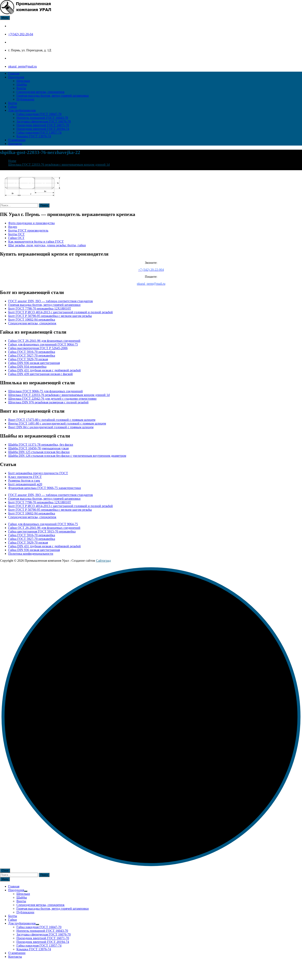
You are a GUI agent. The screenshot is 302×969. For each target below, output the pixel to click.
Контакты (15, 143)
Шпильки (23, 81)
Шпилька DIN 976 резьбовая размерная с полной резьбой (48, 402)
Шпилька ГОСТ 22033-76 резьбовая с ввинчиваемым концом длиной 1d (59, 395)
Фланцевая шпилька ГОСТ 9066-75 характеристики (44, 488)
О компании (16, 140)
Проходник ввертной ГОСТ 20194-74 (42, 129)
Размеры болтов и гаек (24, 480)
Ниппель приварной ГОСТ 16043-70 (42, 117)
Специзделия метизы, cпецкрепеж (40, 92)
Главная (13, 73)
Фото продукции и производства (31, 223)
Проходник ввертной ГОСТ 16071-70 (42, 125)
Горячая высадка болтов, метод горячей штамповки (52, 95)
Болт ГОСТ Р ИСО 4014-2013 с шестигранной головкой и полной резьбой (60, 312)
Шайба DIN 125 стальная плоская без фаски (39, 452)
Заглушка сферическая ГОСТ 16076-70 (43, 121)
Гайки (12, 106)
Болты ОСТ (16, 234)
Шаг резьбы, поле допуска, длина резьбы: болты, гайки (47, 245)
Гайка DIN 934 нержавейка (27, 366)
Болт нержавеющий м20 (25, 484)
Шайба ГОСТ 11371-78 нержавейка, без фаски (40, 444)
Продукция (16, 77)
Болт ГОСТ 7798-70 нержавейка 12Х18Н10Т (39, 308)
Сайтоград (103, 560)
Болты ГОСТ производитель (28, 230)
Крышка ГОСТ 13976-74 (33, 136)
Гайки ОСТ (16, 238)
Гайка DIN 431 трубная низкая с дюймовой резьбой (44, 370)
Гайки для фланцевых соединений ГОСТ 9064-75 (43, 344)
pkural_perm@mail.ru (22, 66)
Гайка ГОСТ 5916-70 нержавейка (31, 352)
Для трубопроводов (22, 110)
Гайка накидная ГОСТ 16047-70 (38, 114)
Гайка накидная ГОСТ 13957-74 (38, 132)
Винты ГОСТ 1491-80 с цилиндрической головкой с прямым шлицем (57, 423)
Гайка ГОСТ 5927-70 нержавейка (31, 355)
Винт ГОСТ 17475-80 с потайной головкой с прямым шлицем (51, 419)
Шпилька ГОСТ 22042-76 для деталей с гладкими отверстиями (52, 398)
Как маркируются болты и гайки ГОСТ (36, 241)
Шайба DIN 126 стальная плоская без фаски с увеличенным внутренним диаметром (67, 455)
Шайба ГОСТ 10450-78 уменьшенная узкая (38, 448)
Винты (21, 88)
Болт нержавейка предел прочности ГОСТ (38, 473)
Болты (12, 103)
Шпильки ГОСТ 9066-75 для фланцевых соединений (45, 391)
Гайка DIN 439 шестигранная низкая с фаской (40, 374)
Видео (12, 226)
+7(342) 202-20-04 (20, 34)
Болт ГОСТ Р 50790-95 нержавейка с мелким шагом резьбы (50, 316)
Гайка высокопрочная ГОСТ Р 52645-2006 (38, 348)
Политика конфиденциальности (30, 553)
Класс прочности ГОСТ (25, 477)
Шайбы (21, 84)
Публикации (25, 99)
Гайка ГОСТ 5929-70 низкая (28, 359)
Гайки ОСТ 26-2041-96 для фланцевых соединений (44, 340)
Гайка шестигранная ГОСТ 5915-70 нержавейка (42, 531)
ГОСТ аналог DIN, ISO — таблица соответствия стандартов (50, 301)
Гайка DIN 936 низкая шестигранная (34, 363)
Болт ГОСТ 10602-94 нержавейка (31, 319)
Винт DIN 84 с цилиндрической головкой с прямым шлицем (50, 427)
